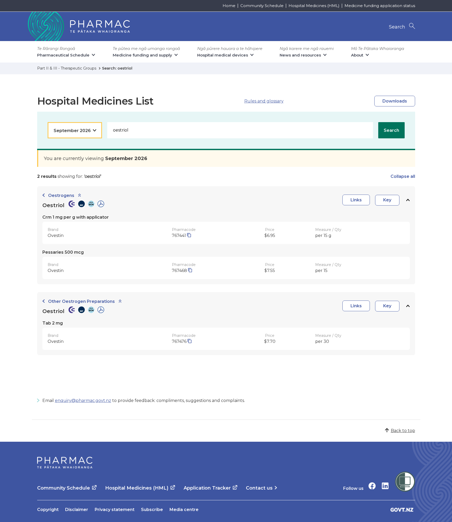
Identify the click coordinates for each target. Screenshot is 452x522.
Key (387, 199)
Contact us (259, 488)
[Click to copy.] (189, 235)
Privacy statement (114, 509)
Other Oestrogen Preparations (81, 301)
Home (229, 5)
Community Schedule (262, 5)
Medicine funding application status (379, 5)
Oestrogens (61, 195)
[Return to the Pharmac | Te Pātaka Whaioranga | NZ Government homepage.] (78, 26)
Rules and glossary (264, 101)
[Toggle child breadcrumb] (79, 195)
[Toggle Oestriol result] (408, 200)
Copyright (48, 509)
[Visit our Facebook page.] (372, 485)
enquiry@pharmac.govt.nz (83, 400)
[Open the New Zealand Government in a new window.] (402, 510)
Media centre (184, 509)
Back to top (403, 430)
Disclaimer (76, 509)
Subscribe (152, 509)
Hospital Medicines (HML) (314, 5)
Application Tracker (207, 488)
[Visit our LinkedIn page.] (385, 485)
